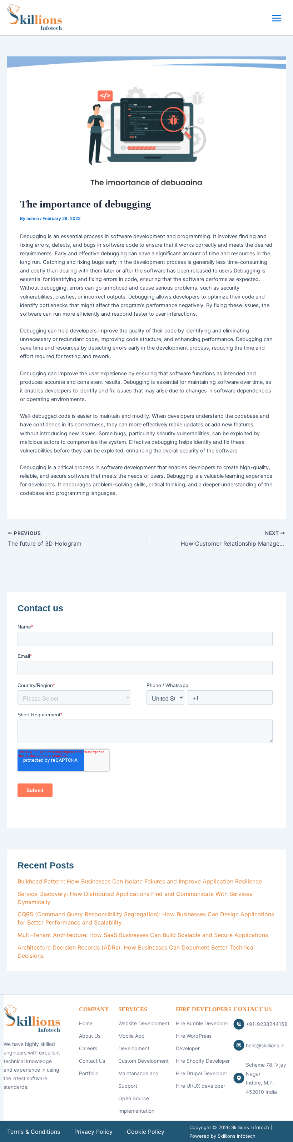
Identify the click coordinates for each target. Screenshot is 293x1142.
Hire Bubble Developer (202, 1023)
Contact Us (92, 1061)
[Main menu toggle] (276, 18)
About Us (89, 1036)
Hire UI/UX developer (200, 1086)
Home (86, 1023)
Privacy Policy (93, 1131)
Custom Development (143, 1061)
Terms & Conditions (33, 1131)
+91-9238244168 (267, 1024)
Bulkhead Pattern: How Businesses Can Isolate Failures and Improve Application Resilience (140, 881)
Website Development (143, 1023)
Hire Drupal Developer (201, 1073)
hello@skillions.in (265, 1045)
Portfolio (88, 1073)
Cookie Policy (145, 1131)
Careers (88, 1048)
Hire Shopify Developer (203, 1061)
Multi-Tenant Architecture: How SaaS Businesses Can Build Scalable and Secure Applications (143, 934)
